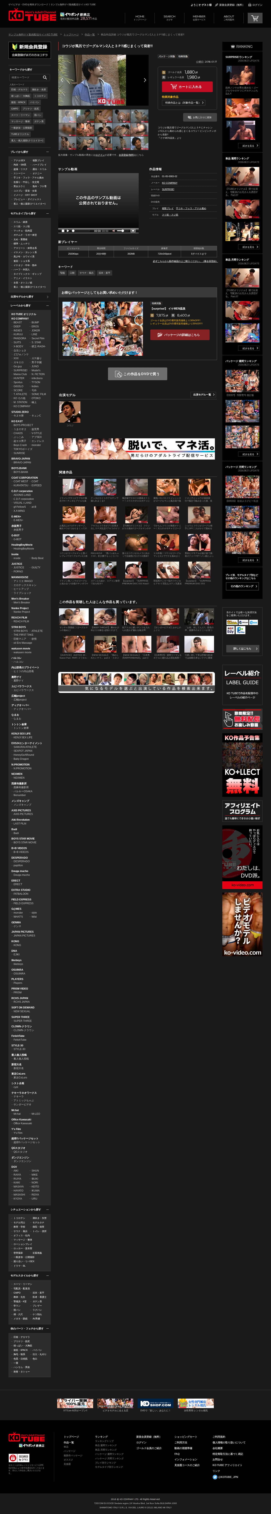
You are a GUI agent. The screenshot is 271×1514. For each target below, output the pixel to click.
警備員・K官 (20, 1301)
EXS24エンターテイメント (26, 743)
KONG (15, 941)
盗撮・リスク (21, 169)
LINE (34, 334)
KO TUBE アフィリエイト (227, 1465)
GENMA (16, 922)
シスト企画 (17, 1083)
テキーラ (19, 1096)
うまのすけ (20, 429)
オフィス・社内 (22, 1235)
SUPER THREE (20, 1017)
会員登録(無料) (126, 155)
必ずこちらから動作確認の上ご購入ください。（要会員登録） (185, 261)
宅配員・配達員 (22, 1288)
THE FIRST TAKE (23, 634)
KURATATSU (21, 485)
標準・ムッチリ (22, 243)
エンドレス (38, 441)
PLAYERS (17, 979)
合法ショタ (20, 350)
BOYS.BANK (19, 468)
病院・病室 (38, 1226)
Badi (14, 829)
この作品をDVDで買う (141, 374)
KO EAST (17, 421)
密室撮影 (18, 1253)
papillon (18, 865)
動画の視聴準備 (183, 1448)
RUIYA (17, 1178)
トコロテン (40, 96)
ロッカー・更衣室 (23, 1248)
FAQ (177, 1453)
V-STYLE (37, 433)
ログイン (257, 4)
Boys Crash (20, 445)
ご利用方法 (180, 1442)
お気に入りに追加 (202, 117)
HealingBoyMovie (22, 544)
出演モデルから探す (22, 296)
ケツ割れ (37, 1314)
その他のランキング (242, 586)
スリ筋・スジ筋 (22, 226)
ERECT (15, 880)
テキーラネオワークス (24, 1092)
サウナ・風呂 (21, 1231)
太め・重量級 (21, 239)
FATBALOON (21, 893)
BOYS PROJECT (23, 425)
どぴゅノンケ (21, 354)
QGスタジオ (18, 1148)
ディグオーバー (20, 705)
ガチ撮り (37, 358)
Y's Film (16, 1129)
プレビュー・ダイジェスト (27, 199)
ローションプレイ (23, 1244)
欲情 (34, 638)
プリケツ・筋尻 (31, 108)
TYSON (36, 382)
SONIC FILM (39, 394)
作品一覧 (90, 34)
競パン (37, 115)
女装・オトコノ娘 (23, 282)
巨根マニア (20, 638)
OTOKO (36, 398)
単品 (66, 1446)
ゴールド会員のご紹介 (149, 1448)
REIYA (35, 1194)
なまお (15, 714)
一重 (16, 1363)
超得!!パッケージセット (25, 1138)
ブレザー (37, 1305)
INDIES (18, 330)
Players (18, 982)
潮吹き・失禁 (39, 89)
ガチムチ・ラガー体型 (25, 235)
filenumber (20, 795)
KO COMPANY (20, 318)
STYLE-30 (17, 1045)
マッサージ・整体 (20, 121)
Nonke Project (20, 608)
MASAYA (19, 1186)
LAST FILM (20, 823)
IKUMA (36, 1190)
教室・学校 (19, 1226)
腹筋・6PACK (18, 102)
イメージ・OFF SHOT (25, 195)
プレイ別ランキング (105, 1462)
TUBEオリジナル (20, 134)
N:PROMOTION (20, 764)
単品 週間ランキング (106, 1445)
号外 (34, 390)
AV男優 (36, 1318)
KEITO (35, 1186)
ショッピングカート (185, 1436)
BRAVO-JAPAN (20, 458)
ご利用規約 (219, 1436)
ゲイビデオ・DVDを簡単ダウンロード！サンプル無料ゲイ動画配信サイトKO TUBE (52, 4)
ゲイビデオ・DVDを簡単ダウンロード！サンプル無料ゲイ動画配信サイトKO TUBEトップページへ (32, 14)
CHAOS (18, 433)
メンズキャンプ (20, 800)
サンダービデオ (22, 1104)
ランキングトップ (104, 1441)
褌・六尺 (18, 1314)
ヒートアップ (21, 588)
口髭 (72, 273)
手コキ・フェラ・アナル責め (29, 177)
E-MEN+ (16, 516)
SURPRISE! (20, 370)
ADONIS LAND (22, 494)
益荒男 (35, 429)
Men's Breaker (20, 598)
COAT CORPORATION (24, 477)
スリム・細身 (21, 222)
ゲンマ (17, 926)
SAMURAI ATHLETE (25, 747)
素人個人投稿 (19, 1054)
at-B (34, 506)
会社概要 (218, 1448)
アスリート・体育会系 (25, 248)
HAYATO (18, 1190)
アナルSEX (19, 160)
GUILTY (36, 567)
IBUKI (35, 1178)
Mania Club (20, 374)
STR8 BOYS (18, 627)
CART (255, 18)
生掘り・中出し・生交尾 (26, 182)
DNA (14, 950)
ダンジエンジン (20, 1157)
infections (37, 378)
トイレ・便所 (40, 1231)
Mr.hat (15, 1110)
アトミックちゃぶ (24, 1100)
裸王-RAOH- (39, 346)
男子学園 (37, 362)
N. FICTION (38, 374)
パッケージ (69, 1451)
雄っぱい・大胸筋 (20, 96)
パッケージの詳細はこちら (182, 334)
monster (36, 445)
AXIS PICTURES (21, 810)
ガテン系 (39, 121)
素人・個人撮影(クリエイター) (27, 140)
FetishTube (18, 1036)
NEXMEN (16, 773)
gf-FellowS (20, 506)
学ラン (17, 1305)
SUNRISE (19, 453)
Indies (35, 386)
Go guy (18, 366)
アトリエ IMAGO (23, 581)
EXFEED (37, 485)
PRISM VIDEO (19, 988)
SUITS (17, 342)
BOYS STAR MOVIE (23, 838)
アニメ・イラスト (23, 278)
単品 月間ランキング (106, 1449)
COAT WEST (21, 481)
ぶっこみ (19, 437)
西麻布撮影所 (19, 783)
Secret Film (38, 338)
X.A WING (19, 510)
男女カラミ (19, 186)
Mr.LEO (36, 1113)
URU (34, 1198)
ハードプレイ (40, 164)
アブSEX (37, 437)
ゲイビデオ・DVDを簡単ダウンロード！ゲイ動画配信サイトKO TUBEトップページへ (26, 1437)
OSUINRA (17, 969)
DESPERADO (19, 857)
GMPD (14, 108)
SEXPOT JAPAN (23, 750)
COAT (35, 481)
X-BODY (18, 346)
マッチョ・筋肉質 (23, 230)
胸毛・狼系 (19, 1354)
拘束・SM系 (20, 164)
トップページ (140, 18)
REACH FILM (19, 617)
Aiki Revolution (20, 819)
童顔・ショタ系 (22, 261)
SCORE (18, 390)
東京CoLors (18, 1073)
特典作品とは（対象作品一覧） (183, 102)
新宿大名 (16, 1064)
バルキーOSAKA (23, 791)
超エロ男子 (20, 441)
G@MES (16, 908)
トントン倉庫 (19, 724)
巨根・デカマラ (19, 89)
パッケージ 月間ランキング (109, 1458)
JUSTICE (16, 563)
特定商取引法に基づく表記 (228, 1453)
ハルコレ (16, 657)
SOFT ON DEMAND (23, 1007)
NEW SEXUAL (22, 1011)
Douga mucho (19, 871)
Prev (62, 80)
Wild (34, 916)
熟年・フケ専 (40, 186)
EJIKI (16, 954)
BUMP (35, 322)
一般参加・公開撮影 (21, 127)
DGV (14, 1166)
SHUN (35, 1170)
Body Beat (37, 558)
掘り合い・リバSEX (24, 1261)
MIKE (35, 1174)
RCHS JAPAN (19, 998)
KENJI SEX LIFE (21, 733)
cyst (16, 1087)
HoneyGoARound (24, 754)
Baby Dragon (21, 758)
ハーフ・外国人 (22, 269)
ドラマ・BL (20, 1265)
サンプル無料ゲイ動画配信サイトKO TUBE (33, 34)
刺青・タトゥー (22, 1371)
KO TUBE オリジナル (23, 314)
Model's (36, 370)
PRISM (18, 992)
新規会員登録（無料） (232, 4)
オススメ (68, 1459)
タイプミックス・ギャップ (27, 274)
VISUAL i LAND (23, 502)
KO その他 (19, 398)
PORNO (18, 571)
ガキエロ (19, 362)
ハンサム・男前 (22, 1367)
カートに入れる (190, 86)
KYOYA (18, 1198)
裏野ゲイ (16, 677)
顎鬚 (62, 273)
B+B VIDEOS (19, 848)
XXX (16, 358)
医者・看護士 (40, 1297)
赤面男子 (16, 525)
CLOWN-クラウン (21, 1026)
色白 (35, 1358)
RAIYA (17, 1174)
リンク (216, 1470)
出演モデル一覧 (202, 394)
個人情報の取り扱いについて (229, 1442)
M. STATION (20, 402)
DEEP (17, 326)
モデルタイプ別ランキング (109, 1467)
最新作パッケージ (73, 1455)
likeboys (16, 960)
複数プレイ (38, 160)
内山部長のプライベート (25, 667)
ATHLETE (37, 630)
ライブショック (22, 593)
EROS (35, 326)
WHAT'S (18, 916)
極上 (34, 402)
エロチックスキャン (25, 585)
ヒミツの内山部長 (24, 671)
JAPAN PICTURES (22, 931)
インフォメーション (185, 1459)
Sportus (18, 382)
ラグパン (37, 1310)
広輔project (18, 695)
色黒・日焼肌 (21, 1358)
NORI (35, 1182)
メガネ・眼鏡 (21, 1318)
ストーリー (19, 173)
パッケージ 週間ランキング (109, 1454)
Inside (15, 554)
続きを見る (248, 145)
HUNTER (19, 378)
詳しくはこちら (242, 648)
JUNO (35, 366)
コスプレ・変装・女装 (25, 190)
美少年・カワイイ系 (24, 256)
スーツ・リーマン (20, 115)
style (34, 912)
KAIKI (17, 1182)
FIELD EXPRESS (21, 899)
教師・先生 (19, 1297)
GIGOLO (18, 386)
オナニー (37, 173)
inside (17, 558)
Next (145, 80)
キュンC (36, 415)
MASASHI (19, 1194)
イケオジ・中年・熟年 (25, 265)
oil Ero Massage (23, 642)
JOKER (36, 330)
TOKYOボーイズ (23, 449)
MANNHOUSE (19, 577)
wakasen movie (20, 648)
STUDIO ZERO (20, 412)
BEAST (18, 322)
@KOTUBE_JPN (228, 1477)
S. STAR (36, 342)
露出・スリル (40, 169)
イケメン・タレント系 (25, 252)
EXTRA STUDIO (20, 890)
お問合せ (218, 1459)
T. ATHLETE (20, 394)
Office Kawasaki (21, 1119)
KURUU (18, 334)
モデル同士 (19, 1222)
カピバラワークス (21, 686)
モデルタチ (38, 1222)
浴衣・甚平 (38, 1292)
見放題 (67, 1464)
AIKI (16, 1170)
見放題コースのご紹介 (187, 1465)
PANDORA (20, 338)
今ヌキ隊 (19, 415)
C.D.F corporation (22, 491)
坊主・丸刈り (40, 1354)
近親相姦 (37, 1253)
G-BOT (15, 535)
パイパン (34, 102)
